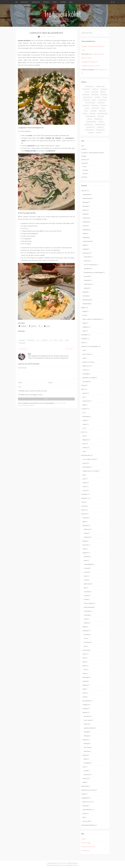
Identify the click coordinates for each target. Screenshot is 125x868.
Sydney (86, 533)
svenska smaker (100, 124)
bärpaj (84, 311)
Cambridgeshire (88, 564)
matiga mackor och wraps (90, 471)
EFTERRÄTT (84, 334)
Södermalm (87, 284)
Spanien (85, 712)
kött (87, 108)
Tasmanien (87, 537)
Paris (85, 646)
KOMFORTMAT (85, 455)
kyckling (104, 105)
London (93, 110)
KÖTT (82, 432)
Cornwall (86, 568)
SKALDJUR (84, 786)
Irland (84, 658)
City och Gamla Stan (90, 264)
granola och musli (88, 362)
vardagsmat (22, 343)
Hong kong (86, 650)
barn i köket (89, 86)
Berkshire (87, 556)
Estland (85, 626)
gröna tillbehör (87, 809)
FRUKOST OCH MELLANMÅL (89, 346)
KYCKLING (84, 494)
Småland (85, 249)
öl (83, 412)
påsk (84, 405)
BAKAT (83, 307)
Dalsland (85, 214)
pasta (55, 340)
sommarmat (98, 119)
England (104, 94)
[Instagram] (113, 2)
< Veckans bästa (23, 348)
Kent (85, 587)
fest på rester (87, 97)
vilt (83, 451)
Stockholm (89, 124)
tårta (84, 331)
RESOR (54, 2)
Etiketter (83, 149)
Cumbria (86, 572)
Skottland (85, 708)
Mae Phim (87, 751)
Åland (84, 521)
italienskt (94, 105)
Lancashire (87, 591)
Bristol (86, 560)
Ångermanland (87, 198)
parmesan (102, 110)
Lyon (85, 638)
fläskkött (85, 439)
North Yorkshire (88, 603)
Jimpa (83, 62)
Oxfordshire (87, 611)
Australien (85, 525)
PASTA (83, 510)
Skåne (84, 245)
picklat (85, 813)
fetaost (97, 97)
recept (61, 340)
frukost (86, 100)
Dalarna (85, 210)
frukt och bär (86, 354)
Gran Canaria (87, 720)
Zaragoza (86, 735)
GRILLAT (83, 385)
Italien (84, 665)
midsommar (86, 401)
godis (84, 323)
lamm (84, 443)
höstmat (86, 105)
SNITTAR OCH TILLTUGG (88, 790)
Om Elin (84, 166)
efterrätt (94, 94)
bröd (84, 315)
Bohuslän (85, 206)
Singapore (86, 704)
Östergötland (87, 194)
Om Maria (85, 173)
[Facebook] (111, 2)
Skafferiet (46, 2)
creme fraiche (31, 340)
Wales (84, 782)
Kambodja (86, 677)
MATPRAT (84, 498)
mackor (85, 370)
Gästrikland (86, 221)
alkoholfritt (86, 416)
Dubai (84, 548)
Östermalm (87, 257)
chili (87, 91)
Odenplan (87, 280)
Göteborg (85, 218)
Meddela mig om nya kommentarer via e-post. (33, 391)
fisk (38, 340)
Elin (43, 36)
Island (84, 661)
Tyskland (85, 755)
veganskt (100, 127)
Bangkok (86, 743)
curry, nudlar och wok (89, 459)
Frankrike (85, 630)
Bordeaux (87, 634)
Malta (84, 689)
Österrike (85, 517)
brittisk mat (86, 89)
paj (83, 475)
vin (83, 428)
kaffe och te (86, 366)
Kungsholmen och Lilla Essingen (93, 272)
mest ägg (85, 373)
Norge (84, 697)
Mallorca (86, 724)
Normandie (87, 642)
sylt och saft (86, 821)
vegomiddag (100, 129)
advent (85, 393)
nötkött (85, 447)
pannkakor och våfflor (89, 377)
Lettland (85, 681)
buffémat (104, 89)
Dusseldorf (87, 763)
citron (102, 91)
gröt (84, 358)
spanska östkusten (89, 728)
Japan (84, 673)
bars (84, 350)
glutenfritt (44, 340)
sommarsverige (91, 121)
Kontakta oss (36, 2)
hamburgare (86, 467)
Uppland (85, 292)
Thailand (85, 739)
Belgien (85, 541)
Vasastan (86, 288)
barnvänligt (100, 86)
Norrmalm (87, 276)
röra (89, 119)
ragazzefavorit (90, 116)
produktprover (102, 113)
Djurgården (87, 268)
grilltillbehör (90, 102)
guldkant (100, 102)
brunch (95, 89)
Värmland (85, 296)
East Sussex (87, 584)
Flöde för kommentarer (88, 846)
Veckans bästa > (69, 348)
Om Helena (85, 170)
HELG (82, 389)
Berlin (85, 759)
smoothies (86, 381)
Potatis (85, 482)
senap (66, 340)
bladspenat (22, 340)
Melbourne (87, 529)
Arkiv (70, 2)
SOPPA (83, 794)
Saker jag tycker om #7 (93, 66)
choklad (94, 91)
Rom (85, 669)
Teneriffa (86, 732)
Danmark (85, 545)
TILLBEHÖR (84, 798)
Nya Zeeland (86, 700)
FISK (82, 342)
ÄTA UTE (83, 190)
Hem (16, 2)
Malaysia (85, 685)
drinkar (85, 424)
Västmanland (86, 303)
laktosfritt (95, 108)
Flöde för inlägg (86, 843)
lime (86, 110)
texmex (85, 490)
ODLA (83, 502)
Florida (86, 770)
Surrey (86, 619)
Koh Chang (87, 747)
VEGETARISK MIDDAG (87, 825)
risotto (84, 486)
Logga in (84, 839)
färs (94, 100)
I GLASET (83, 408)
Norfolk (86, 599)
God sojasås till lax (93, 62)
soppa (101, 121)
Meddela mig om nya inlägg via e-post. (31, 394)
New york (86, 774)
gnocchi (85, 463)
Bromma (86, 260)
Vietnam (91, 132)
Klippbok (63, 2)
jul (83, 397)
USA (84, 766)
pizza (84, 478)
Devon (86, 576)
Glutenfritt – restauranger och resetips (92, 152)
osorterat (84, 506)
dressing (86, 94)
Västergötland (87, 299)
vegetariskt (89, 129)
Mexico (85, 693)
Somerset (87, 615)
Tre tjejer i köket (62, 14)
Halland (85, 233)
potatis (92, 113)
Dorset (86, 580)
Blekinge (85, 202)
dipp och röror (87, 801)
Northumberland (89, 607)
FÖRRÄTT (84, 338)
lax (51, 340)
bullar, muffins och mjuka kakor (92, 319)
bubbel (85, 420)
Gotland (85, 225)
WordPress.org (85, 850)
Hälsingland (86, 229)
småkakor (85, 327)
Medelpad (86, 237)
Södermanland (87, 241)
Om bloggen (24, 2)
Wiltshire (86, 623)
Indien (84, 654)
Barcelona (87, 716)
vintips (98, 132)
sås (83, 817)
